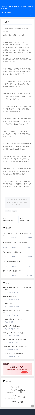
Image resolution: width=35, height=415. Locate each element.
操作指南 (14, 211)
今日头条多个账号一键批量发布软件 (12, 252)
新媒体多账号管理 (21, 390)
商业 (16, 403)
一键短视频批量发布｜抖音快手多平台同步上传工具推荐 (17, 234)
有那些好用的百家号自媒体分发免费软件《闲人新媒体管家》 (26, 220)
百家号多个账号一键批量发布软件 (12, 271)
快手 (19, 394)
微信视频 (10, 392)
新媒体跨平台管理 (16, 388)
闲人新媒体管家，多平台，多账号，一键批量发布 (16, 242)
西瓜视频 (13, 393)
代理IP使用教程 (7, 303)
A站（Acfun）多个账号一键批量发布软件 (15, 346)
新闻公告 (8, 211)
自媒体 (14, 400)
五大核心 (20, 400)
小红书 (23, 395)
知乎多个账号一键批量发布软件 (11, 261)
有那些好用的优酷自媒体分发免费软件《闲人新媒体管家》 (17, 7)
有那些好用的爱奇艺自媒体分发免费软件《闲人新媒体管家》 (9, 220)
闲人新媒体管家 (9, 292)
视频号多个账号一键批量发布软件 (13, 353)
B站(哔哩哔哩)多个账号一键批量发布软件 (15, 340)
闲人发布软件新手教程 (9, 296)
